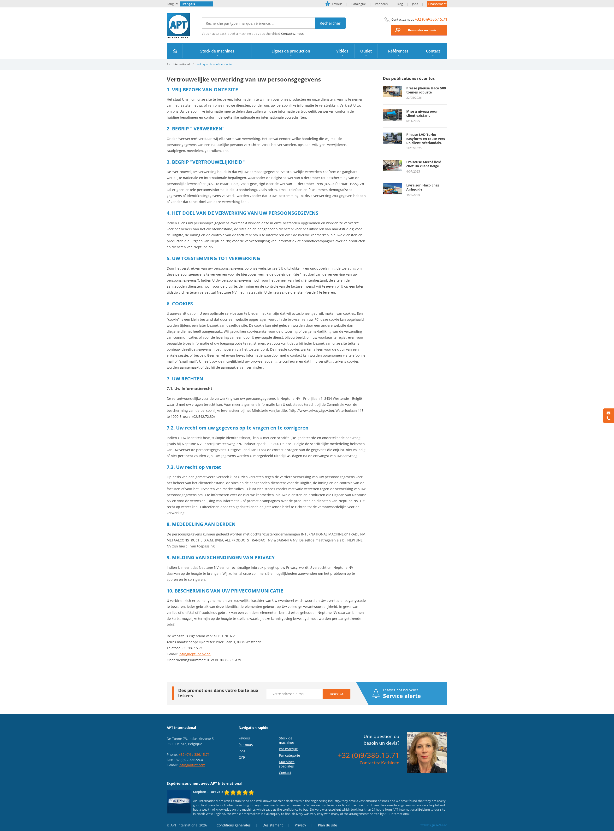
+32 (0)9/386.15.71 (431, 19)
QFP (242, 757)
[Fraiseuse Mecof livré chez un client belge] (392, 162)
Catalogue (358, 4)
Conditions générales (234, 825)
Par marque (288, 749)
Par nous (381, 4)
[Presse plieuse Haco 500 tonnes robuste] (392, 88)
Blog (400, 4)
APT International (178, 26)
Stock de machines (287, 740)
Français (188, 4)
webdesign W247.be (433, 825)
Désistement (273, 825)
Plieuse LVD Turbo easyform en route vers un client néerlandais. (425, 138)
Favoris (334, 4)
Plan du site (327, 825)
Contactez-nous (292, 33)
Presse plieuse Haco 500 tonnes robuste (426, 90)
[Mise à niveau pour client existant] (392, 111)
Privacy (300, 825)
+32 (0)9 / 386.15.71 (194, 754)
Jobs (415, 4)
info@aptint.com (192, 765)
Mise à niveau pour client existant (422, 113)
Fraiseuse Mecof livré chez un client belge (423, 164)
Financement (437, 4)
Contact (285, 772)
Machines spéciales (287, 764)
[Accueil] (175, 51)
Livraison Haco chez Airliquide (422, 187)
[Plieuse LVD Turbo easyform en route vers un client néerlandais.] (392, 135)
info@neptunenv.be (195, 654)
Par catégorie (289, 755)
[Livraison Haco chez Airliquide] (392, 185)
